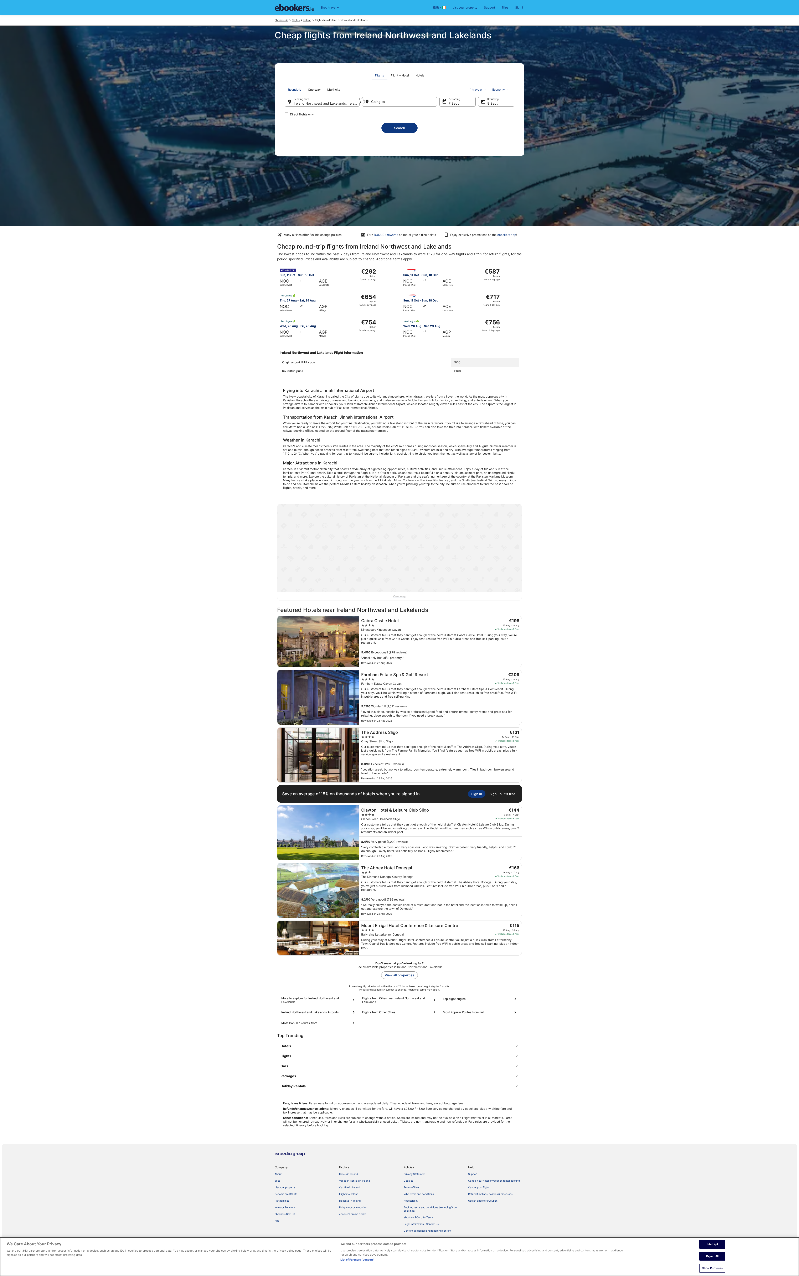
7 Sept (454, 103)
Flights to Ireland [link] (348, 1194)
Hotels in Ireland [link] (348, 1174)
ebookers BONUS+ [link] (286, 1214)
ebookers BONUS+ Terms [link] (418, 1217)
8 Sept (492, 103)
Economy (498, 89)
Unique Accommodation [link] (353, 1207)
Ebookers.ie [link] (281, 20)
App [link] (277, 1220)
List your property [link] (285, 1187)
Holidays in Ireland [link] (350, 1200)
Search (399, 128)
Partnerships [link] (282, 1200)
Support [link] (472, 1174)
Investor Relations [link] (285, 1207)
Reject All (712, 1256)
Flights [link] (296, 20)
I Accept (712, 1244)
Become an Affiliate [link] (286, 1194)
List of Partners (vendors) (357, 1259)
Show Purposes (712, 1268)
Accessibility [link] (411, 1200)
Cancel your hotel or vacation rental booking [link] (494, 1180)
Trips (505, 7)
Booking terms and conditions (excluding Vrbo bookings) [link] (430, 1209)
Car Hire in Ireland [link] (349, 1187)
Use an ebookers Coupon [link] (483, 1200)
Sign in (519, 7)
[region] (399, 1256)
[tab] (379, 75)
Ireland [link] (307, 20)
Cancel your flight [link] (478, 1187)
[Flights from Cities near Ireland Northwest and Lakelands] (399, 1000)
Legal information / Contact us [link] (421, 1224)
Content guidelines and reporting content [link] (427, 1230)
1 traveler (476, 89)
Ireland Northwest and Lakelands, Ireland (326, 103)
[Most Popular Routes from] (319, 1023)
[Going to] (399, 102)
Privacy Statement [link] (414, 1174)
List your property (465, 7)
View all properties (399, 975)
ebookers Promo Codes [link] (352, 1214)
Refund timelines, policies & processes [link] (490, 1194)
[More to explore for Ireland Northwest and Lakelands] (319, 1000)
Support (489, 7)
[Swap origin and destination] (362, 101)
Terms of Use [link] (411, 1187)
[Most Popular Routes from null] (480, 1012)
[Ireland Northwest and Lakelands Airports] (319, 1012)
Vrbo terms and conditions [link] (419, 1194)
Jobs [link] (277, 1180)
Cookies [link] (408, 1180)
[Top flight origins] (480, 999)
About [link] (278, 1174)
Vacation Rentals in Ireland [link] (354, 1180)
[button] (399, 1046)
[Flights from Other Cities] (399, 1012)
